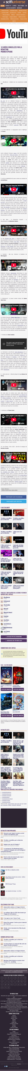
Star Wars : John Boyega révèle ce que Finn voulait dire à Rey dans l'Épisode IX (18, 783)
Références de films (14, 18)
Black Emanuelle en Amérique (14, 1039)
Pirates (14, 1031)
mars (16, 803)
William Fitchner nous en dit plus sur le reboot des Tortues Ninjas (14, 1006)
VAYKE (7, 163)
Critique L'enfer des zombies (14, 1054)
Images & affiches (13, 16)
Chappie (14, 356)
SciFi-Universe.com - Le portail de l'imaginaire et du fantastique (14, 2)
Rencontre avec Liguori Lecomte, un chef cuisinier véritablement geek (14, 833)
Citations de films (22, 16)
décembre (19, 805)
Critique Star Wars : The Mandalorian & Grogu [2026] (14, 1047)
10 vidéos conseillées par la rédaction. (6, 532)
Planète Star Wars (10, 238)
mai (20, 803)
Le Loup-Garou (23, 475)
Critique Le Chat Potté (14, 1052)
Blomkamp (6, 369)
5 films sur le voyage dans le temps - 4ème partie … (6, 587)
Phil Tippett (10, 246)
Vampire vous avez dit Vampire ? (12, 844)
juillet (25, 803)
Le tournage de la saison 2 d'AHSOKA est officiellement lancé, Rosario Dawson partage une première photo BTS (18, 771)
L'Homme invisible (14, 1027)
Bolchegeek (13, 273)
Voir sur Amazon (6, 689)
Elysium (8, 356)
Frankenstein (14, 1017)
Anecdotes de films (5, 18)
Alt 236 (3, 101)
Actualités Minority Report (7, 798)
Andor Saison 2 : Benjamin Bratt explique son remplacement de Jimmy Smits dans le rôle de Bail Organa (6, 758)
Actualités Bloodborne (6, 792)
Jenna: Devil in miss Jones (14, 1038)
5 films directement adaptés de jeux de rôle (18, 573)
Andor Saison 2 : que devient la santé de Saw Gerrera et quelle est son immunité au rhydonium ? (18, 744)
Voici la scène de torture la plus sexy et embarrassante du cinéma (14, 857)
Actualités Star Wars (6, 802)
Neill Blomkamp (19, 352)
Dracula (14, 1015)
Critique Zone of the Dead (14, 1050)
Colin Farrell (9, 401)
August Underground (14, 1032)
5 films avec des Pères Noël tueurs (18, 559)
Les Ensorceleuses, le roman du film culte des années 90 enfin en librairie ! (15, 944)
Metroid (23, 166)
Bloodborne (9, 117)
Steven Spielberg (6, 398)
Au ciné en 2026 (5, 12)
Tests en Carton (14, 155)
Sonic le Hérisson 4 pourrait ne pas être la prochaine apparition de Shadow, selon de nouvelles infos (14, 1008)
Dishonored (20, 325)
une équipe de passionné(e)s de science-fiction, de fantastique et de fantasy (16, 971)
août (2, 805)
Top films (24, 12)
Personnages (5, 16)
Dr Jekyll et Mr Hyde (14, 1023)
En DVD (19, 12)
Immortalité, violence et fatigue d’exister (14, 907)
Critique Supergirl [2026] (14, 1048)
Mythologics (20, 110)
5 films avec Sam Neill (17, 532)
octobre (9, 805)
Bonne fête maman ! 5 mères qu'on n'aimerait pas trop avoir (15, 923)
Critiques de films (5, 10)
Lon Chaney (7, 631)
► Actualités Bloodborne (14, 636)
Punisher (16, 279)
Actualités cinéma (13, 10)
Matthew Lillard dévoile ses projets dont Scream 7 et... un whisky (14, 961)
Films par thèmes (6, 14)
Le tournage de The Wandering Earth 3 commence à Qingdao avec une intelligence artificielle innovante (13, 850)
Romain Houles (19, 481)
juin (22, 803)
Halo (24, 358)
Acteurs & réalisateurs (20, 14)
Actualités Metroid (5, 797)
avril (18, 803)
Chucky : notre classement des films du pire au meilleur (15, 928)
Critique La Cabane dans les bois (14, 1058)
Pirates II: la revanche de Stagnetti (14, 1034)
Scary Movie (14, 1035)
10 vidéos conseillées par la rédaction (6, 519)
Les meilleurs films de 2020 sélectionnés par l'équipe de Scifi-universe (15, 913)
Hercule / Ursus (14, 1018)
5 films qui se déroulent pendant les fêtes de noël (6, 560)
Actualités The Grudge (6, 795)
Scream (14, 1040)
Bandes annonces (23, 10)
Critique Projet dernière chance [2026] (14, 1051)
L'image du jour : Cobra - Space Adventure (14, 1005)
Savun (15, 153)
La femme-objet (14, 1043)
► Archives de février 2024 (14, 640)
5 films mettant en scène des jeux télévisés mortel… (6, 546)
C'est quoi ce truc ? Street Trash (12, 918)
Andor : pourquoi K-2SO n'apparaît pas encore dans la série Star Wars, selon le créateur (6, 770)
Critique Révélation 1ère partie (14, 1056)
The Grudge (7, 207)
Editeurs (13, 14)
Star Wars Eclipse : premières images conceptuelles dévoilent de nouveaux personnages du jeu (6, 784)
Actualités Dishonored (6, 794)
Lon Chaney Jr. (16, 467)
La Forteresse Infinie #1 (14, 1036)
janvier (9, 803)
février (12, 803)
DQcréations (19, 1063)
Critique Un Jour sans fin (14, 1055)
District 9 (22, 355)
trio (14, 197)
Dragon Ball (14, 1022)
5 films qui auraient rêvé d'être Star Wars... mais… (6, 573)
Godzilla (14, 1019)
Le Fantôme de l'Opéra (7, 472)
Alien (2, 360)
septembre (5, 805)
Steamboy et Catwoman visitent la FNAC (14, 1011)
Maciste (14, 1024)
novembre (14, 805)
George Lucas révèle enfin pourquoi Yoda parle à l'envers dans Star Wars (18, 756)
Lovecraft (16, 125)
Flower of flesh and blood (14, 1042)
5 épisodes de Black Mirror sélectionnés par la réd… (18, 546)
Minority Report (23, 396)
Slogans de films (23, 18)
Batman (14, 1021)
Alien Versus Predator (14, 1010)
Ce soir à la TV (13, 12)
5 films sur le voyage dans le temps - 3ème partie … (18, 587)
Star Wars (16, 241)
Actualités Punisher (6, 800)
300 (20, 432)
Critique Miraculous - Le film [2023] (14, 1059)
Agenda (14, 21)
